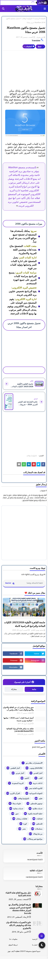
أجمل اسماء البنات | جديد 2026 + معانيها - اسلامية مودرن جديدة (19, 719)
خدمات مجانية (16, 808)
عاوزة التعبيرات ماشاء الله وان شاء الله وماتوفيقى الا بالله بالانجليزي (18, 925)
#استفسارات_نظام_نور (32, 763)
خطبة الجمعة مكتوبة (33, 813)
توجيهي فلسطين (34, 803)
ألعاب (38, 778)
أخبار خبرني (17, 773)
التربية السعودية (16, 783)
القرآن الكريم (13, 793)
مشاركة (14, 689)
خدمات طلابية (35, 808)
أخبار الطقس (13, 768)
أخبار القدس (36, 773)
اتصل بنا (34, 945)
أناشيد (25, 778)
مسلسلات (36, 829)
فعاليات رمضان (20, 818)
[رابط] (24, 123)
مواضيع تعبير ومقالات (32, 839)
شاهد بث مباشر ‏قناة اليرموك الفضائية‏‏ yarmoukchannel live (20, 729)
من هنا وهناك (35, 834)
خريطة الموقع (13, 945)
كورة (23, 823)
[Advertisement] (24, 70)
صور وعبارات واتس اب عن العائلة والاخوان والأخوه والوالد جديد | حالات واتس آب (18, 708)
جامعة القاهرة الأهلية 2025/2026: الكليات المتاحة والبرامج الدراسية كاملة (24, 624)
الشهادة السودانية (34, 793)
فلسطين (37, 823)
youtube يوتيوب (33, 768)
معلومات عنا (13, 939)
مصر (22, 829)
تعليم (38, 798)
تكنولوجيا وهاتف (27, 18)
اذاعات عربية (36, 783)
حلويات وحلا (15, 803)
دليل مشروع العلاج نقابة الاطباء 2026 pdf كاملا (18, 894)
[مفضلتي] (42, 936)
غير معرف (39, 37)
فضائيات (37, 818)
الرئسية (34, 939)
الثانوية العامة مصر (33, 788)
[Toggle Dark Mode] (42, 945)
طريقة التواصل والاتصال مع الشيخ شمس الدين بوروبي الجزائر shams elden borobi (20, 908)
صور (15, 813)
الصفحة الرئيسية (39, 18)
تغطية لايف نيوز (14, 951)
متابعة (34, 689)
